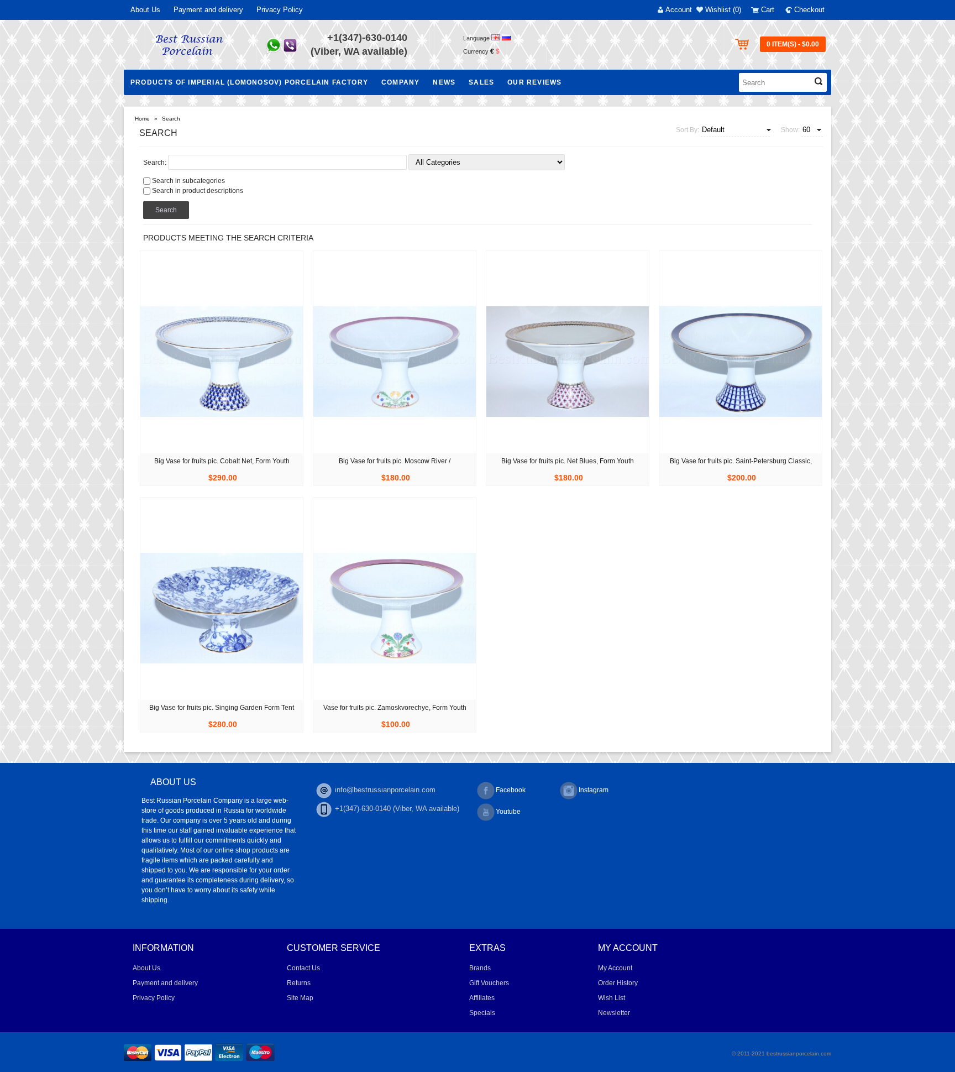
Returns (299, 983)
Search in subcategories (188, 181)
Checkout (809, 10)
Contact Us (303, 968)
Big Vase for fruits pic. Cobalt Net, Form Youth (222, 461)
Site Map (300, 998)
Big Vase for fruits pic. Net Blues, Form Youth (567, 461)
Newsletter (614, 1013)
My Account (615, 968)
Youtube (508, 811)
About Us (145, 10)
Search (171, 119)
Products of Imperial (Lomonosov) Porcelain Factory (249, 82)
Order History (618, 983)
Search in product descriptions (197, 191)
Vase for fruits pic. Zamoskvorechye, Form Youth (394, 708)
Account (678, 10)
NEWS (444, 82)
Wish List (611, 998)
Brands (480, 968)
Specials (482, 1013)
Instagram (593, 790)
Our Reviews (534, 82)
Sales (481, 82)
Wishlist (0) (723, 10)
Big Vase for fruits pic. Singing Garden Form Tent (221, 708)
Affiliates (482, 998)
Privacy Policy (279, 10)
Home (142, 119)
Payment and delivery (208, 10)
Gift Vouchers (489, 983)
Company (400, 82)
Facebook (511, 790)
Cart (767, 10)
